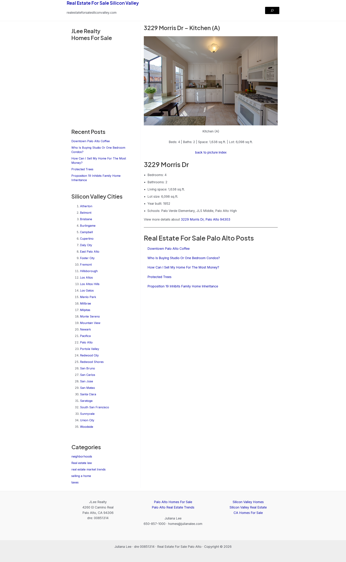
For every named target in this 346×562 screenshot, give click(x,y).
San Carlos (87, 375)
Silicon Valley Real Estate (248, 507)
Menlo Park (88, 297)
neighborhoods (81, 456)
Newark (85, 329)
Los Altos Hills (89, 284)
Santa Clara (88, 394)
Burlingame (88, 225)
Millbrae (85, 303)
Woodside (86, 426)
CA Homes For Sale (248, 513)
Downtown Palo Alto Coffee (90, 141)
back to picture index (211, 152)
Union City (87, 420)
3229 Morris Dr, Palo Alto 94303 (205, 219)
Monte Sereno (90, 316)
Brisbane (86, 219)
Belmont (85, 212)
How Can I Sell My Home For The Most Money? (183, 267)
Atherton (86, 206)
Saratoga (86, 401)
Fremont (86, 264)
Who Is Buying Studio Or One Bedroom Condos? (183, 258)
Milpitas (85, 310)
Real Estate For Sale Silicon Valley (103, 3)
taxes (75, 482)
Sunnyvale (87, 414)
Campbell (86, 232)
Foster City (87, 258)
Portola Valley (89, 349)
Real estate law (81, 463)
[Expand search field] (272, 10)
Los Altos (86, 277)
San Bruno (87, 368)
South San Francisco (94, 407)
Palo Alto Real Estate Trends (173, 507)
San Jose (86, 381)
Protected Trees (82, 169)
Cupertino (87, 238)
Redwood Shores (92, 362)
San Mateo (87, 388)
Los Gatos (87, 290)
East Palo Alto (89, 251)
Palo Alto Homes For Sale (173, 502)
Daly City (86, 245)
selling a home (81, 476)
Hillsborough (89, 271)
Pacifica (85, 336)
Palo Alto (86, 342)
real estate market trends (88, 469)
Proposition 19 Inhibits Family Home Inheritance (182, 286)
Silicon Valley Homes (248, 502)
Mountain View (90, 323)
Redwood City (89, 355)
